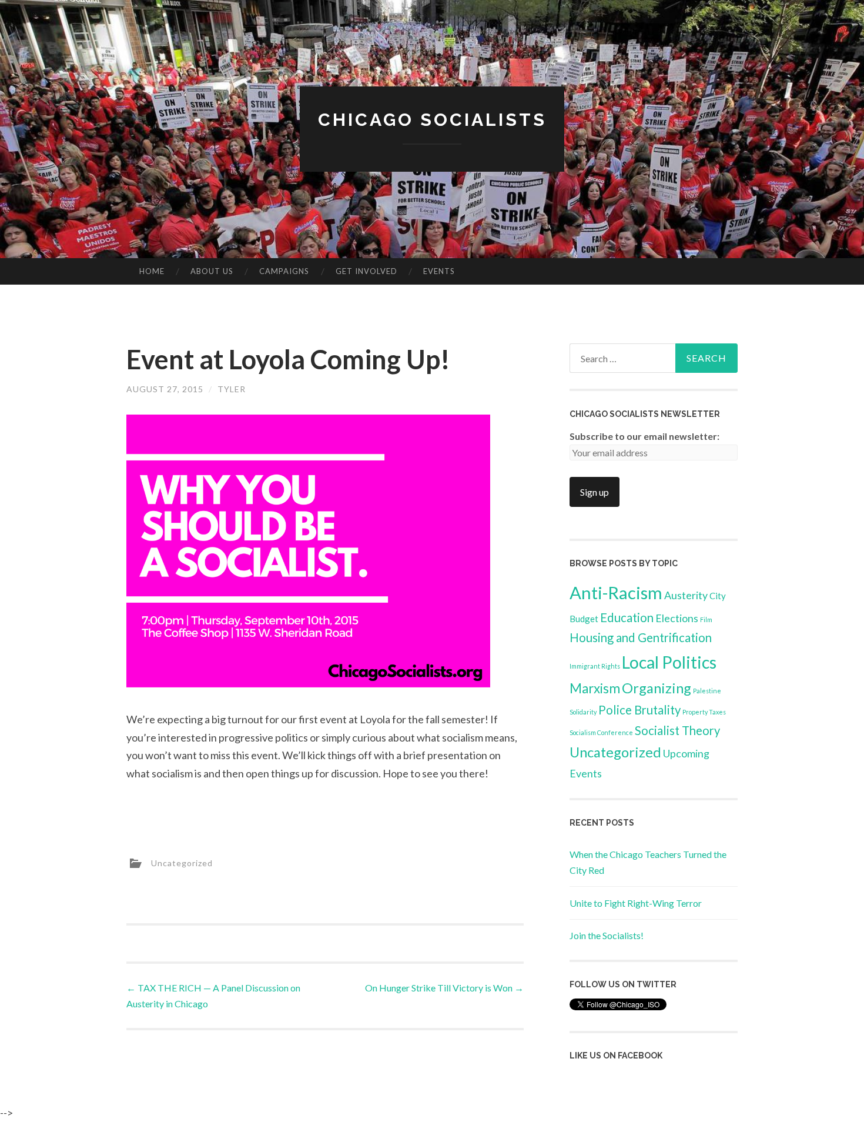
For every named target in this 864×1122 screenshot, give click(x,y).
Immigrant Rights (595, 666)
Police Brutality (639, 710)
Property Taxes (704, 712)
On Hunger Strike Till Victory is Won (444, 987)
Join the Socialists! (607, 935)
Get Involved (366, 271)
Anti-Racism (616, 592)
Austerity (686, 595)
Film (706, 619)
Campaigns (284, 271)
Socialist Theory (677, 730)
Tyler (231, 389)
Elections (676, 618)
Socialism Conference (601, 732)
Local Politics (669, 662)
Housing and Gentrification (641, 637)
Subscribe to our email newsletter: (644, 436)
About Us (211, 271)
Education (627, 617)
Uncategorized (182, 862)
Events (439, 271)
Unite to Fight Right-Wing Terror (636, 903)
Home (152, 271)
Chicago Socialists (432, 119)
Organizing (656, 687)
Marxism (595, 688)
